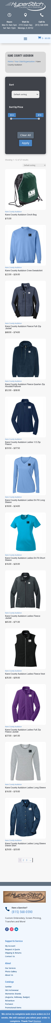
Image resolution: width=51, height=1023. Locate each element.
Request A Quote (12, 949)
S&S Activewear (12, 990)
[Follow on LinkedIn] (16, 929)
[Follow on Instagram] (11, 929)
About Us (9, 975)
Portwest (9, 1004)
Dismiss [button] (37, 1021)
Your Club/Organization (25, 61)
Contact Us (10, 956)
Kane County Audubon (13, 212)
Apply (25, 143)
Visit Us (25, 22)
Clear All (25, 135)
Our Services (10, 968)
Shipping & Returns (13, 953)
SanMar (8, 986)
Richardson (10, 1000)
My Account (10, 946)
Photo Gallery (11, 971)
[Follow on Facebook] (7, 929)
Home (10, 61)
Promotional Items (13, 1007)
